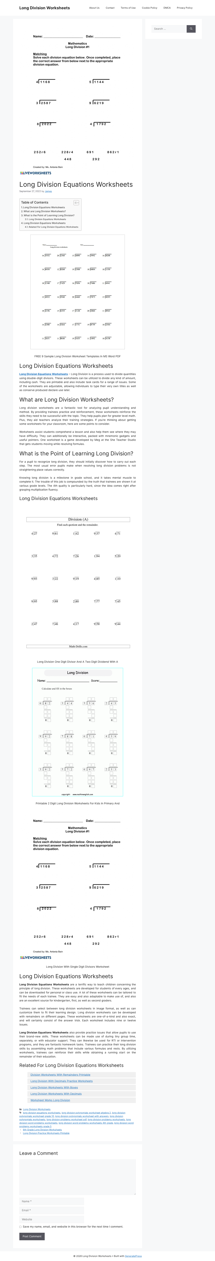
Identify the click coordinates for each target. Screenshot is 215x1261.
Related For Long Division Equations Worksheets (53, 227)
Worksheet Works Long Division (50, 1100)
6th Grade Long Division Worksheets (42, 1129)
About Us (94, 7)
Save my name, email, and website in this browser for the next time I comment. (73, 1226)
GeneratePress (133, 1256)
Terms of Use (128, 7)
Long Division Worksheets (44, 7)
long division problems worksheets (106, 1119)
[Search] (191, 29)
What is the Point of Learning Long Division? (49, 215)
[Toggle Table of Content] (74, 202)
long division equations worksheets (41, 1112)
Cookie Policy (149, 7)
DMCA (167, 7)
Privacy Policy (184, 7)
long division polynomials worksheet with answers (82, 1116)
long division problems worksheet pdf (67, 1119)
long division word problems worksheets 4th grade (86, 1123)
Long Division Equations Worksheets (44, 207)
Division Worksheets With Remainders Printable (60, 1074)
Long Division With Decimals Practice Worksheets (62, 1081)
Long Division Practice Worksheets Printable (46, 1133)
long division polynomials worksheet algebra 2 (86, 1112)
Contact (110, 7)
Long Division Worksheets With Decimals (56, 1093)
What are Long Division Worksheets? (45, 211)
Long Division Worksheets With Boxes (54, 1087)
